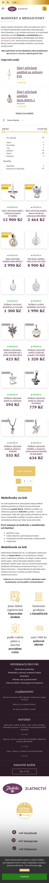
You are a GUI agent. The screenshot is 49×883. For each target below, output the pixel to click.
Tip (25, 148)
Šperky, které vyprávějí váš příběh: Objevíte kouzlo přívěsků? (24, 740)
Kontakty (24, 676)
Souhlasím (24, 876)
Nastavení (25, 870)
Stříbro (25, 150)
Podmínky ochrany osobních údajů (24, 672)
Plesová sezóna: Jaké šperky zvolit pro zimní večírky (24, 698)
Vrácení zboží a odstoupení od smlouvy (24, 683)
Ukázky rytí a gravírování (24, 679)
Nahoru (26, 489)
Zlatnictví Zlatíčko (25, 168)
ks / (25, 771)
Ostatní (25, 156)
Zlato (25, 153)
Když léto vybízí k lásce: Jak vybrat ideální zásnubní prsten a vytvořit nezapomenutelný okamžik (24, 727)
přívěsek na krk (8, 40)
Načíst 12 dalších (24, 471)
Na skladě (25, 137)
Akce (25, 142)
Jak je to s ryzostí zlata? (24, 704)
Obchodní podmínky (24, 669)
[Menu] (3, 8)
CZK (14, 3)
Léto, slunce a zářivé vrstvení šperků (24, 751)
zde (40, 865)
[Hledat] (3, 3)
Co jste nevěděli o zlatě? (24, 709)
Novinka (25, 145)
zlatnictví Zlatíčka (17, 53)
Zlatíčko (25, 166)
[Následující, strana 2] (24, 481)
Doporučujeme (13, 120)
